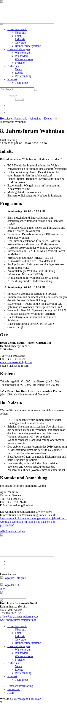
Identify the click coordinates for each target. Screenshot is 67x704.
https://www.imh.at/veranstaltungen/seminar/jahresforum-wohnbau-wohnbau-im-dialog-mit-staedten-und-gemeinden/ (33, 522)
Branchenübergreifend (28, 46)
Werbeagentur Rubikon (27, 698)
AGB (10, 692)
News (18, 69)
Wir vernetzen (23, 52)
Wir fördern (21, 56)
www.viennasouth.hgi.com (16, 362)
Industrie (20, 39)
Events (19, 72)
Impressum (13, 689)
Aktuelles (13, 66)
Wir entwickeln (24, 59)
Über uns (20, 32)
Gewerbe (20, 42)
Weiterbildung (23, 76)
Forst (18, 35)
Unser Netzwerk (17, 29)
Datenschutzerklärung (20, 685)
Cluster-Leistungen (18, 49)
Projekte (20, 62)
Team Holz (21, 82)
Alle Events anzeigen (12, 531)
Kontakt (12, 79)
